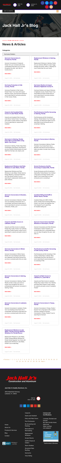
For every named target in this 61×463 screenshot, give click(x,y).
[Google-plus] (55, 3)
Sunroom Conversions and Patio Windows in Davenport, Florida (44, 222)
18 (49, 359)
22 (17, 361)
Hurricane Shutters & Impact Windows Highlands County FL (43, 85)
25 (25, 361)
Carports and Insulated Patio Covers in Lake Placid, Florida (14, 112)
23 (20, 361)
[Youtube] (47, 7)
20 (54, 359)
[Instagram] (51, 7)
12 (33, 359)
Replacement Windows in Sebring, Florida (45, 58)
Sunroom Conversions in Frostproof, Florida (12, 58)
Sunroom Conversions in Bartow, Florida (44, 139)
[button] (57, 11)
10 (29, 359)
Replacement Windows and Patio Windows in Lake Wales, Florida (15, 166)
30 (39, 361)
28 (33, 361)
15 (41, 359)
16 (44, 359)
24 (22, 361)
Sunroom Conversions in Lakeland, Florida (16, 303)
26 (28, 361)
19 (51, 359)
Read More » (8, 73)
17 (46, 359)
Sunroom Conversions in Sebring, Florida (15, 276)
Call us (33, 398)
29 (36, 361)
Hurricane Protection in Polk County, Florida (13, 85)
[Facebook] (43, 3)
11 (31, 359)
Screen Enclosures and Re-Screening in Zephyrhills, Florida (44, 166)
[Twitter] (47, 3)
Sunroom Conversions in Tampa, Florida (44, 303)
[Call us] (38, 398)
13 (36, 359)
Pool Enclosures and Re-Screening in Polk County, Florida (45, 249)
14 (38, 359)
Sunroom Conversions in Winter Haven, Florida (15, 249)
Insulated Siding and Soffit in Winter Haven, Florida (43, 195)
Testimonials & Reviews (51, 443)
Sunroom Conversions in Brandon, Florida (15, 195)
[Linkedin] (51, 3)
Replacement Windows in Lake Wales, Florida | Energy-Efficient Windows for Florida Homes (15, 331)
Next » (43, 361)
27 (31, 361)
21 (56, 359)
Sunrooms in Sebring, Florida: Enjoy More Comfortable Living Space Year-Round (14, 140)
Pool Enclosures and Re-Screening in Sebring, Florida (45, 112)
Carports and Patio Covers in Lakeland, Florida (14, 222)
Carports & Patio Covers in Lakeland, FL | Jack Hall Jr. (42, 276)
